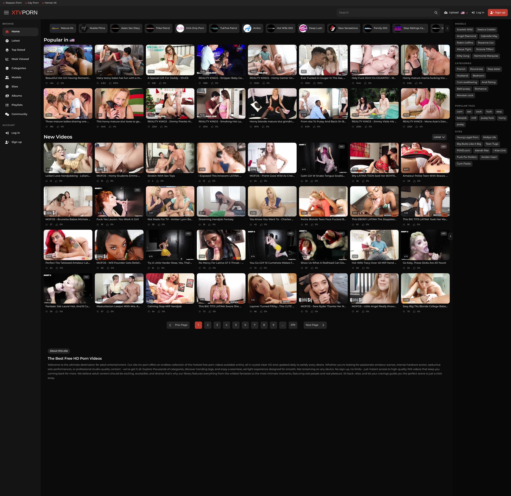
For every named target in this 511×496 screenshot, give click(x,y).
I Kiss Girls (499, 150)
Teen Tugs (492, 144)
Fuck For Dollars (466, 157)
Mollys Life (489, 137)
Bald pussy (463, 88)
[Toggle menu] (6, 13)
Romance (480, 88)
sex (469, 111)
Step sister (494, 69)
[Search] (436, 12)
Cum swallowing (467, 82)
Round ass (476, 69)
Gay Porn (33, 2)
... (283, 325)
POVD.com (463, 150)
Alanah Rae (482, 150)
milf (473, 118)
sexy (499, 111)
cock (479, 111)
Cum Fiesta (464, 163)
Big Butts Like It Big (469, 144)
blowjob (462, 118)
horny (502, 118)
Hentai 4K (51, 2)
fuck (489, 111)
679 (293, 325)
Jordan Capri (489, 157)
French (461, 69)
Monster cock (465, 95)
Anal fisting (489, 82)
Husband (462, 75)
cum (459, 111)
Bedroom (478, 75)
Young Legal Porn (467, 137)
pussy (460, 124)
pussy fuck (487, 118)
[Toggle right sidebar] (450, 236)
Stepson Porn (14, 2)
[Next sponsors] (447, 28)
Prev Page (181, 325)
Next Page (312, 325)
